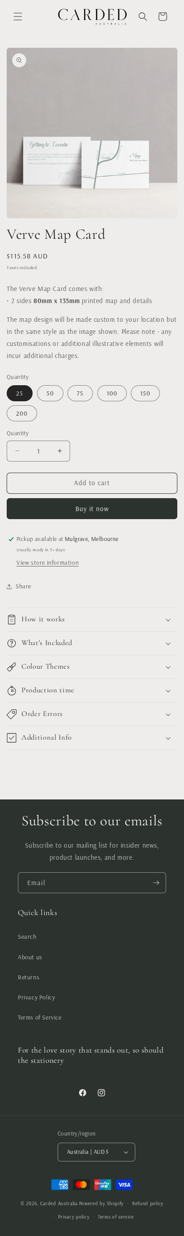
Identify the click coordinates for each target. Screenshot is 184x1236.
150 (145, 393)
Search (27, 936)
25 (19, 393)
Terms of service (116, 1217)
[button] (18, 16)
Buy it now (92, 508)
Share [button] (23, 586)
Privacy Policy (36, 997)
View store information (48, 562)
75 (80, 393)
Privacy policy (73, 1217)
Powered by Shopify (101, 1203)
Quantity (18, 433)
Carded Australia (59, 1203)
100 (112, 393)
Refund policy (147, 1203)
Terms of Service (40, 1017)
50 (50, 393)
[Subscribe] (156, 882)
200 (22, 413)
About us (30, 957)
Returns (28, 977)
